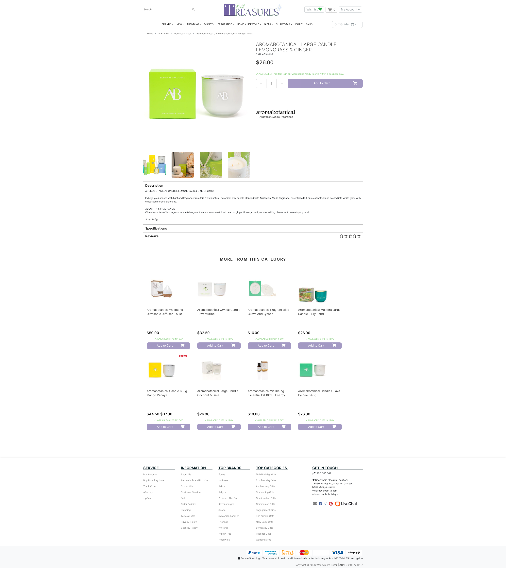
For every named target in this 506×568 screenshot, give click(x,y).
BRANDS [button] (167, 24)
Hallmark (223, 480)
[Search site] (193, 10)
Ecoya (221, 474)
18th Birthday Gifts (266, 474)
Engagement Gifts (266, 509)
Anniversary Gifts (265, 486)
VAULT (299, 24)
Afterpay (148, 492)
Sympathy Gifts (264, 527)
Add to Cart (322, 83)
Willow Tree (224, 533)
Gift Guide (342, 24)
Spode (222, 509)
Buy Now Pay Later (154, 480)
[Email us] (315, 503)
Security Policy (189, 527)
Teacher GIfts (263, 533)
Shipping (186, 509)
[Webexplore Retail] (253, 9)
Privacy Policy (189, 521)
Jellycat (222, 492)
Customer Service (191, 492)
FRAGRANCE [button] (225, 24)
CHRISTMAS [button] (283, 24)
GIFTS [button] (267, 24)
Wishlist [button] (312, 9)
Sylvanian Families (228, 515)
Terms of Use (188, 515)
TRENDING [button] (193, 24)
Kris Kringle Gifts (265, 515)
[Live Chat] (346, 503)
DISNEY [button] (208, 24)
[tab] (253, 201)
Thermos (223, 521)
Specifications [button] (156, 228)
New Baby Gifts (264, 521)
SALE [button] (309, 24)
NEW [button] (179, 24)
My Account (349, 9)
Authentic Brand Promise (194, 480)
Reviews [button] (152, 236)
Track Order (149, 486)
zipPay (147, 498)
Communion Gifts (265, 504)
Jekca (221, 486)
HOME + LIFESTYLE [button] (248, 24)
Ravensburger (226, 504)
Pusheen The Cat (228, 498)
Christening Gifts (265, 492)
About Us (186, 474)
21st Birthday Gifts (266, 480)
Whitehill (223, 527)
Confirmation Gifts (266, 498)
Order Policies (188, 504)
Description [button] (154, 185)
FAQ (183, 498)
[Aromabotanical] (275, 113)
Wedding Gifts (263, 539)
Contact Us (187, 486)
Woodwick (224, 539)
